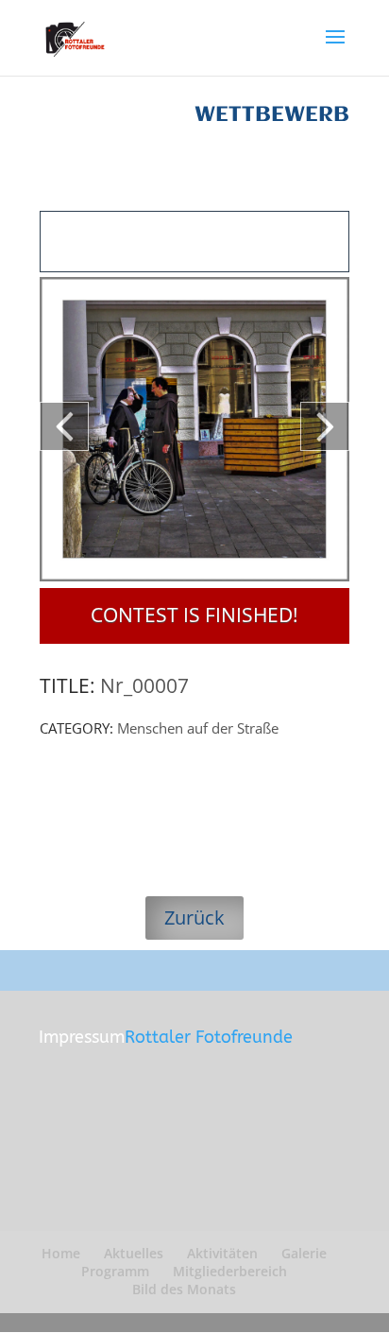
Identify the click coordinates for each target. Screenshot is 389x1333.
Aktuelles (133, 1253)
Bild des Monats (184, 1289)
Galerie (304, 1253)
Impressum (82, 1037)
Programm (115, 1271)
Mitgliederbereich (230, 1271)
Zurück (194, 917)
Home (61, 1253)
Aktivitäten (222, 1253)
